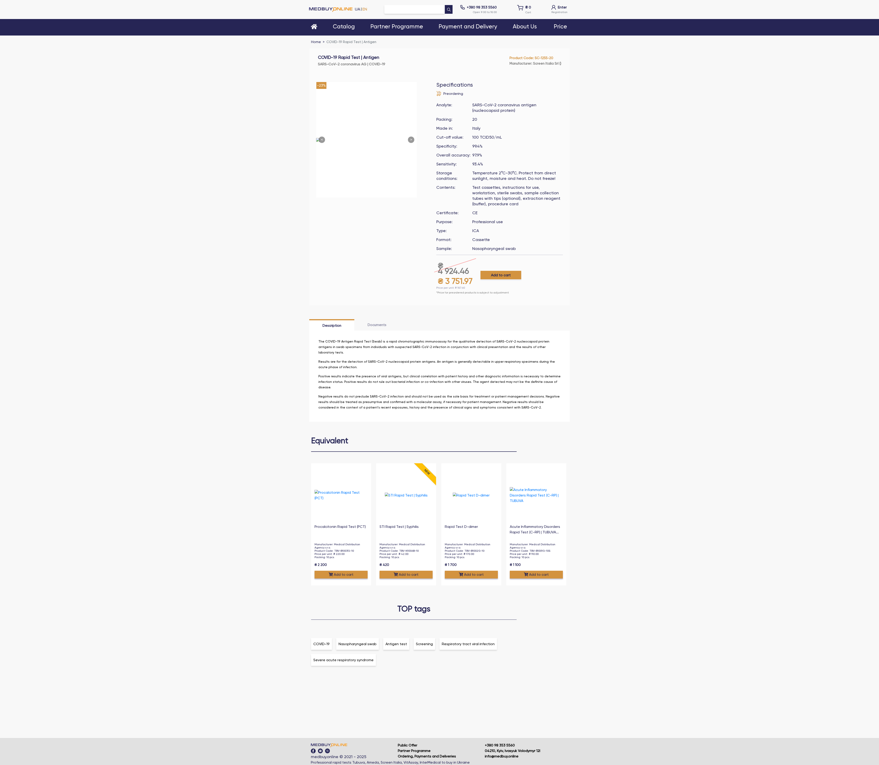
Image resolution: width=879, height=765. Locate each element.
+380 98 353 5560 (482, 7)
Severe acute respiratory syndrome (343, 660)
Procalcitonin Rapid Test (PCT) (340, 526)
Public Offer (407, 745)
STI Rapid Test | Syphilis (399, 526)
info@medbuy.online (501, 756)
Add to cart (501, 275)
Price (560, 27)
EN (364, 9)
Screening (424, 644)
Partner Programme (414, 751)
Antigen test (396, 644)
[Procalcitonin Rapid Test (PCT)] (341, 495)
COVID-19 (321, 644)
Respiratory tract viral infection (468, 644)
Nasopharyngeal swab (358, 644)
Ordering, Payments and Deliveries (427, 756)
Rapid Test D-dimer (461, 526)
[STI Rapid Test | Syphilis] (406, 495)
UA (357, 9)
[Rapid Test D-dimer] (471, 495)
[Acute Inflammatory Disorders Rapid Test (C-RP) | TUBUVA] (536, 495)
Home (316, 42)
